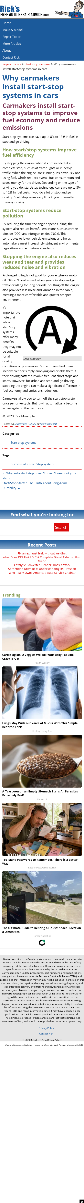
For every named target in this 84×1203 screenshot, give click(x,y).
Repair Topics (11, 37)
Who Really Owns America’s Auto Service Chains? (42, 573)
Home (6, 23)
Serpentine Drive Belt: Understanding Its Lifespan (42, 569)
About (6, 50)
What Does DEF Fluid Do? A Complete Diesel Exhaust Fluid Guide (42, 559)
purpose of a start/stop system (32, 464)
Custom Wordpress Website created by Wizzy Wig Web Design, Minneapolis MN (44, 1045)
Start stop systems (23, 442)
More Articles (11, 43)
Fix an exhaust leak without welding (42, 553)
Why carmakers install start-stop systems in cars (33, 86)
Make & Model (12, 30)
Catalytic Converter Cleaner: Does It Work (42, 565)
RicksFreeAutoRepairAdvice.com (35, 959)
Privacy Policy (46, 1028)
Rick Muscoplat (48, 424)
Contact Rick (11, 57)
